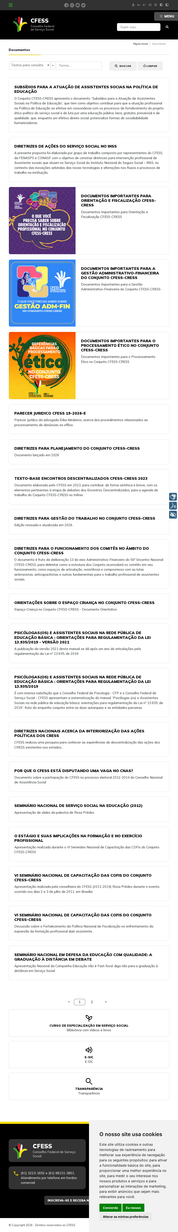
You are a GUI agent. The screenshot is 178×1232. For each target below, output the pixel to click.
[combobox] (32, 65)
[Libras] (173, 497)
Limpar (151, 66)
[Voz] (173, 506)
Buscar (125, 66)
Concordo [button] (110, 1208)
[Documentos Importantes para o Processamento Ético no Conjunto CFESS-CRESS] (42, 365)
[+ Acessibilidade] (173, 515)
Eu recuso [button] (133, 1208)
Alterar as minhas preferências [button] (125, 1216)
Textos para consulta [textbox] (30, 65)
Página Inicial (140, 43)
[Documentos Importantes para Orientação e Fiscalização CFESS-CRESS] (42, 220)
